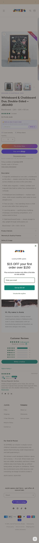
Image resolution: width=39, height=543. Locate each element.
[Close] (35, 246)
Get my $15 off (19, 288)
